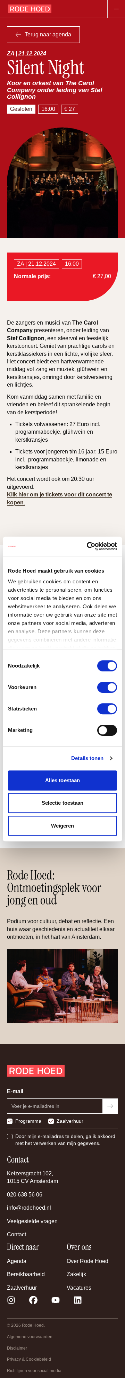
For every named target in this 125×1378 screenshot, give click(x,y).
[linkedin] (78, 1300)
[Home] (29, 9)
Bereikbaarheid (26, 1274)
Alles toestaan (62, 780)
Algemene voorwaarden (29, 1336)
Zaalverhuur (70, 1121)
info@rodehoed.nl (29, 1208)
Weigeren (62, 826)
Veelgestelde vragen (32, 1221)
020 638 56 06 (24, 1195)
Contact (16, 1234)
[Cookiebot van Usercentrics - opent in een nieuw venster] (88, 546)
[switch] (107, 687)
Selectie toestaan (63, 803)
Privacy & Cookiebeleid (29, 1359)
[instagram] (11, 1300)
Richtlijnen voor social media (34, 1370)
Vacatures (79, 1288)
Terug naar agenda (48, 34)
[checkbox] (9, 1121)
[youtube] (55, 1300)
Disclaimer (17, 1348)
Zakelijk (76, 1274)
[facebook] (33, 1300)
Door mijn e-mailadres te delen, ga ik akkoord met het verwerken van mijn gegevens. (65, 1139)
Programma (28, 1121)
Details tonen (87, 758)
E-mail (15, 1091)
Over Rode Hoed (87, 1261)
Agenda (16, 1261)
